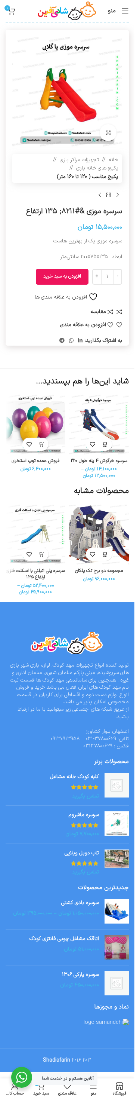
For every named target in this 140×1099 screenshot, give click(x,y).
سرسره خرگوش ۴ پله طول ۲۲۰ (99, 460)
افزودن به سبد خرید (62, 276)
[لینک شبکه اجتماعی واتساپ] (71, 341)
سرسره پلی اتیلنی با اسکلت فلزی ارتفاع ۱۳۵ (35, 574)
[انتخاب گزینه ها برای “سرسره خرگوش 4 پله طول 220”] (105, 444)
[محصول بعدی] (99, 194)
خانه (113, 160)
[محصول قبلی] (117, 194)
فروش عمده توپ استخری (35, 460)
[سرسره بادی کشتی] (117, 911)
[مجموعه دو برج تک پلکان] (99, 534)
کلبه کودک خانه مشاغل (74, 777)
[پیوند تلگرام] (62, 341)
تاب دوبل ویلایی (82, 853)
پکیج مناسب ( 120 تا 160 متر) (87, 177)
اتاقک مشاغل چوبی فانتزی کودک (64, 939)
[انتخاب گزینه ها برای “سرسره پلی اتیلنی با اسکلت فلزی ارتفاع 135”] (42, 554)
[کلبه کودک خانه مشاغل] (117, 786)
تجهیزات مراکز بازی (79, 160)
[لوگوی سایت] (67, 11)
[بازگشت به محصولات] (108, 194)
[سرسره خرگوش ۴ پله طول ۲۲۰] (99, 424)
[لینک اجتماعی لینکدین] (80, 341)
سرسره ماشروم (84, 815)
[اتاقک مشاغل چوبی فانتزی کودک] (117, 947)
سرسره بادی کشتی (80, 903)
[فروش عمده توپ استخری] (35, 424)
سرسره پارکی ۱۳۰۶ (80, 975)
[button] (42, 444)
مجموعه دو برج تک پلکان (99, 570)
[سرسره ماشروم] (117, 824)
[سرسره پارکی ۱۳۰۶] (117, 983)
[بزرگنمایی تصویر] (108, 132)
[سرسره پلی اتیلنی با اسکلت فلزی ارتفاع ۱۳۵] (35, 534)
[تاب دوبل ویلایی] (117, 862)
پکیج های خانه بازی (97, 168)
